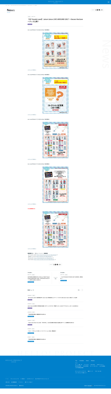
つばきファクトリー (100, 364)
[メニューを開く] (108, 2)
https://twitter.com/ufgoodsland (43, 256)
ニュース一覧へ (55, 278)
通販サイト (90, 371)
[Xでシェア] (95, 10)
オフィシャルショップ (14, 378)
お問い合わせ (8, 382)
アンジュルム (86, 364)
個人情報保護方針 (14, 382)
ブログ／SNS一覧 (98, 371)
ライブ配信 (22, 378)
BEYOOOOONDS (78, 366)
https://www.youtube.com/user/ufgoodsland (44, 259)
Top (76, 360)
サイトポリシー (20, 382)
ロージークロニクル (93, 366)
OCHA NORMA (85, 366)
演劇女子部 (21, 385)
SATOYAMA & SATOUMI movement (11, 385)
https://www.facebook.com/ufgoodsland (43, 258)
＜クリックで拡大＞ (32, 70)
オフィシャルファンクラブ (80, 371)
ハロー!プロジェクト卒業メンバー (81, 372)
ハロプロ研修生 (102, 366)
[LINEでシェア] (99, 10)
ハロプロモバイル (29, 378)
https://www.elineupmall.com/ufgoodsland (46, 255)
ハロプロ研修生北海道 (79, 367)
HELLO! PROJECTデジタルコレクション (41, 378)
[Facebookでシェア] (97, 10)
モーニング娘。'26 (78, 364)
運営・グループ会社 (28, 382)
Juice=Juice (92, 364)
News (87, 360)
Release (93, 360)
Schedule (81, 360)
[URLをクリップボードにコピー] (102, 10)
